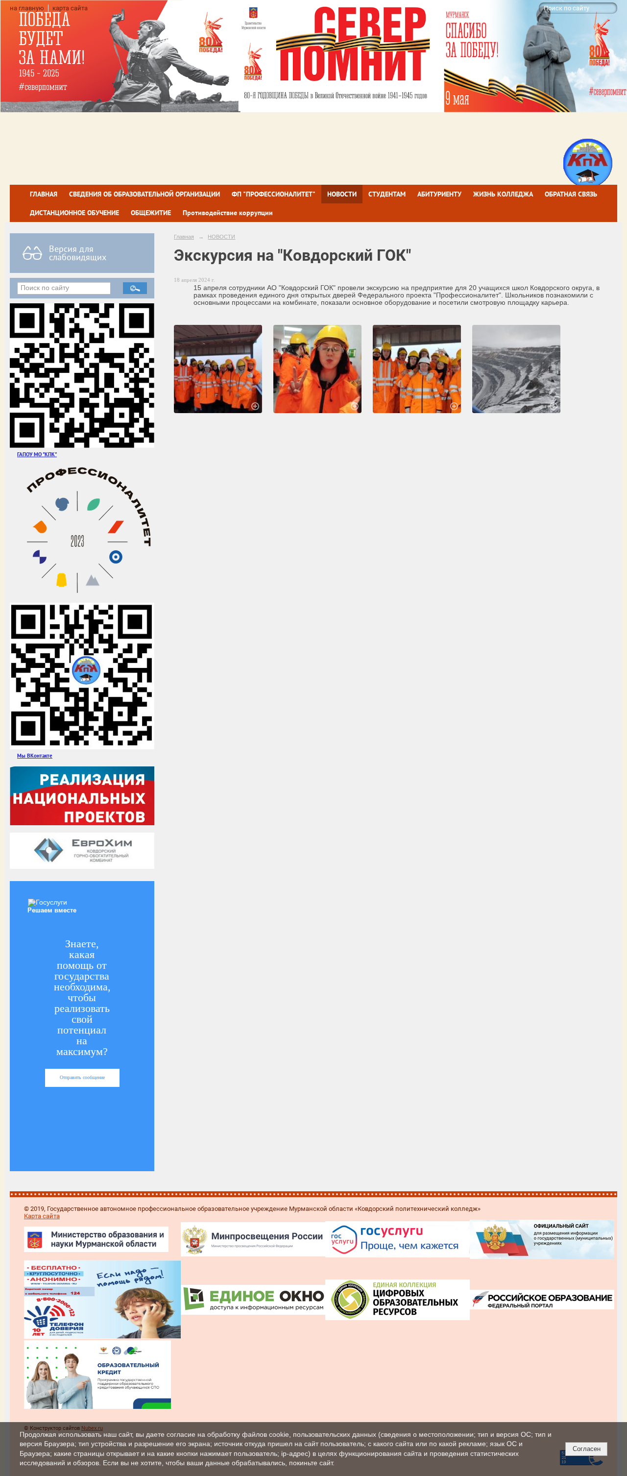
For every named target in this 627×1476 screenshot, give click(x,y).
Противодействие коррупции (228, 212)
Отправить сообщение (82, 1077)
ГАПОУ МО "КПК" (37, 454)
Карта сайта (42, 1216)
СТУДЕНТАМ (387, 194)
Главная (184, 237)
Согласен (587, 1448)
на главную (27, 8)
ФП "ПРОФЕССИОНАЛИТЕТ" (273, 194)
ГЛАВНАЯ (43, 194)
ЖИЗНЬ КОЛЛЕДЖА (503, 194)
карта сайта (70, 8)
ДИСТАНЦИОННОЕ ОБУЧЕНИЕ (74, 212)
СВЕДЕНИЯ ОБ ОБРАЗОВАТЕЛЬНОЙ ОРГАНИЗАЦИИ (144, 194)
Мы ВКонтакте (34, 755)
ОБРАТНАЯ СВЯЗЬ (571, 194)
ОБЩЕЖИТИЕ (151, 212)
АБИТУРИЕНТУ (439, 194)
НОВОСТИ (342, 194)
